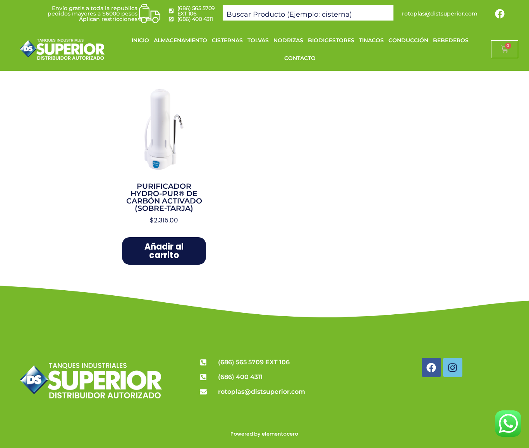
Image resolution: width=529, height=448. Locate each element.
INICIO (140, 40)
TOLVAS (258, 40)
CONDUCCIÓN (408, 40)
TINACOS (371, 40)
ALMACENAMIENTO (180, 40)
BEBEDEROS (451, 40)
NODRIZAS (288, 40)
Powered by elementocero (264, 434)
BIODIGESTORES (331, 40)
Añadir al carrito (164, 251)
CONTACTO (300, 58)
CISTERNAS (227, 40)
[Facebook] (500, 13)
